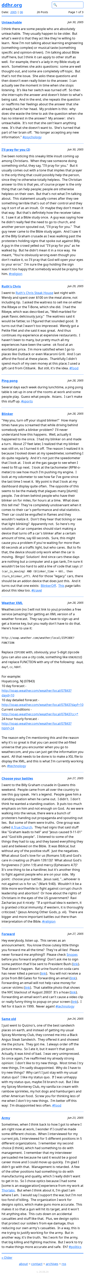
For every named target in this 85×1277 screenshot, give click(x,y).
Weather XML (12, 603)
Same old (9, 1019)
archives (52, 1264)
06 (21, 12)
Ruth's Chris (11, 286)
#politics (75, 1247)
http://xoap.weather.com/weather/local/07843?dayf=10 (42, 705)
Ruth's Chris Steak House (34, 293)
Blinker (7, 414)
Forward (8, 934)
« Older (7, 1257)
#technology (16, 766)
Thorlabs (8, 1190)
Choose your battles (17, 778)
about (23, 1264)
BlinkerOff (48, 585)
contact (36, 1264)
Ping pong (10, 381)
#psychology (32, 137)
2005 (13, 12)
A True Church (21, 827)
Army (6, 1118)
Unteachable (12, 22)
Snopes (72, 954)
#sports (27, 401)
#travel (36, 590)
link (75, 964)
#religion (15, 274)
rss (64, 1264)
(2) (28, 149)
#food (73, 368)
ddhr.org (12, 5)
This (61, 585)
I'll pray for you (14, 149)
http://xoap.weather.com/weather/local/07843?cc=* (40, 714)
